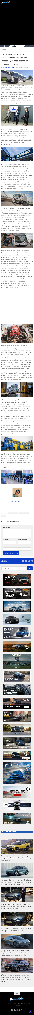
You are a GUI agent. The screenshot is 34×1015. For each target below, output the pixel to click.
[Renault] (17, 759)
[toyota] (17, 748)
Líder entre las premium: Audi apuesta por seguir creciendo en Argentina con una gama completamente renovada (16, 906)
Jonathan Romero (9, 67)
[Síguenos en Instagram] (31, 561)
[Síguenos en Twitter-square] (26, 561)
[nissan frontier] (17, 797)
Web (4, 546)
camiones (26, 513)
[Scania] (17, 695)
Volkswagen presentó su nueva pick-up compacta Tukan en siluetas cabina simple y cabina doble (16, 858)
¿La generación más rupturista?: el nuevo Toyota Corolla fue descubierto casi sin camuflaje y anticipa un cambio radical (15, 953)
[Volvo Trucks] (17, 810)
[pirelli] (17, 598)
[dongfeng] (17, 611)
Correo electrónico (24, 539)
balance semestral (13, 513)
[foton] (17, 46)
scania (3, 515)
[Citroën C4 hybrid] (17, 824)
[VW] (17, 651)
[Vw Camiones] (17, 735)
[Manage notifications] (30, 1011)
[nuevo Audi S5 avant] (17, 708)
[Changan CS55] (17, 625)
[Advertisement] (17, 27)
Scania (3, 49)
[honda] (17, 681)
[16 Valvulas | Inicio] (8, 2)
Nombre (6, 539)
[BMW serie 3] (17, 784)
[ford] (17, 668)
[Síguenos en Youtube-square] (29, 561)
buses (20, 513)
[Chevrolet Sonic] (17, 721)
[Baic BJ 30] (17, 585)
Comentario (7, 527)
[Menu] (31, 2)
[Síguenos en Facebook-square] (23, 561)
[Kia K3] (17, 638)
